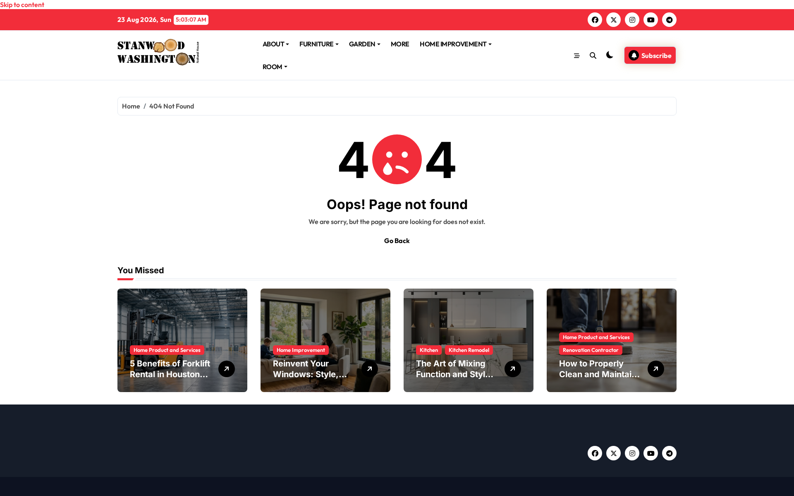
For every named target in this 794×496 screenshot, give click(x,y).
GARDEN (362, 44)
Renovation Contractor (591, 350)
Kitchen (429, 350)
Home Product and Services (167, 350)
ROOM (272, 67)
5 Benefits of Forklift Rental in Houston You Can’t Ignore (170, 374)
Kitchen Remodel (469, 350)
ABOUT (274, 44)
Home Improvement (301, 350)
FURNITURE (316, 44)
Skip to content (22, 4)
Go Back (397, 240)
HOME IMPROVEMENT (453, 44)
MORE (400, 44)
